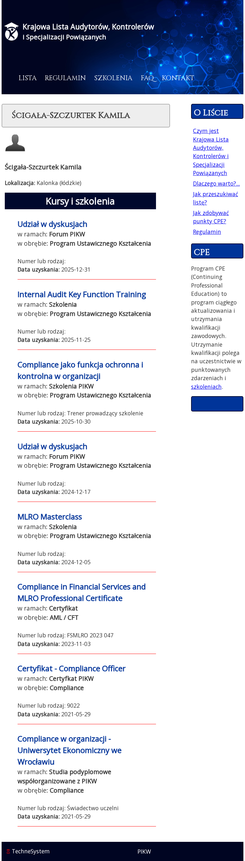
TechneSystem (28, 851)
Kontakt (178, 78)
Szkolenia (113, 78)
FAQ (147, 78)
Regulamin (65, 78)
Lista (28, 78)
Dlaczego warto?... (216, 183)
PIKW (144, 851)
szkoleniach (206, 386)
